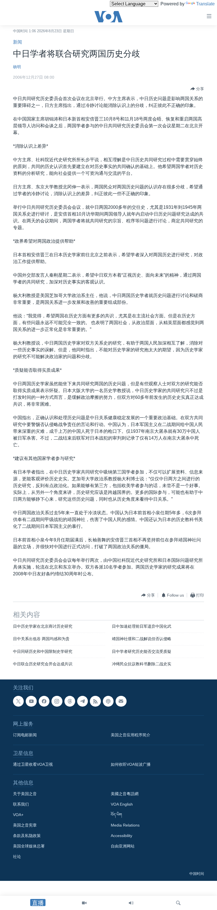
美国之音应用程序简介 (130, 735)
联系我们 (21, 804)
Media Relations (125, 825)
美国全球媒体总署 (29, 846)
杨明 (17, 66)
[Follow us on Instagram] (56, 701)
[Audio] (131, 903)
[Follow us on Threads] (69, 701)
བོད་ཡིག (116, 814)
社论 (17, 856)
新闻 (17, 42)
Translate (205, 3)
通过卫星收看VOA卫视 (33, 764)
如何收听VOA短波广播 (131, 764)
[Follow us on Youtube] (31, 701)
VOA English (122, 804)
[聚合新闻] (95, 701)
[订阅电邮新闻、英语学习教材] (121, 701)
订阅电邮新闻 (25, 735)
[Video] (84, 903)
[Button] (197, 88)
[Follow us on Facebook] (44, 701)
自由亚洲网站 (122, 846)
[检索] (178, 903)
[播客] (108, 701)
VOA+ (18, 814)
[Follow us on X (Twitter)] (18, 701)
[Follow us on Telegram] (82, 701)
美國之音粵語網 (124, 793)
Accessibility (121, 835)
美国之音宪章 (25, 825)
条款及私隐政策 (27, 835)
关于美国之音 (25, 793)
